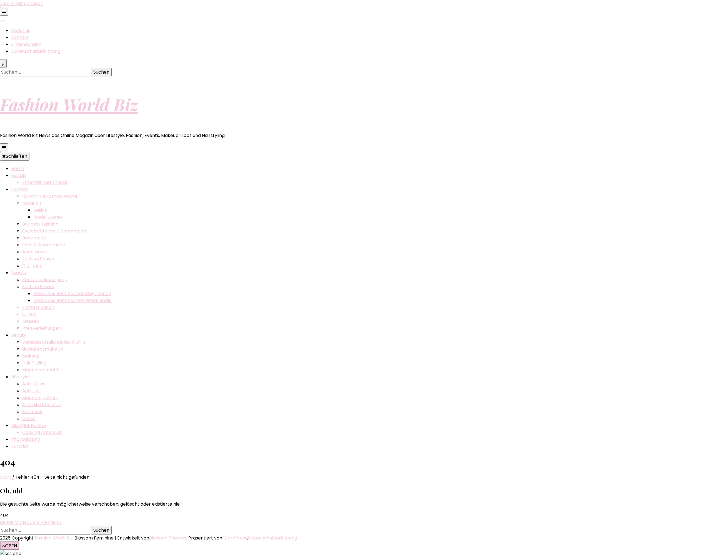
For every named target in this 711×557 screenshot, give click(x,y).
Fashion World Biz (69, 104)
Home (17, 168)
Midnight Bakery (28, 425)
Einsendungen (26, 44)
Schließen (16, 156)
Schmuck (32, 411)
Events (18, 272)
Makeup (31, 356)
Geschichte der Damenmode (54, 231)
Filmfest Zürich (38, 307)
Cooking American (42, 432)
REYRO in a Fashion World (49, 196)
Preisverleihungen (41, 328)
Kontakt (20, 37)
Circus (29, 314)
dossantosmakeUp (42, 349)
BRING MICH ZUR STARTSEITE (31, 522)
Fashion (19, 189)
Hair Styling (34, 363)
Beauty (18, 335)
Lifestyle (20, 377)
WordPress (235, 538)
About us (20, 30)
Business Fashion (40, 224)
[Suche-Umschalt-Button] (3, 63)
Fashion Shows (38, 259)
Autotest (31, 391)
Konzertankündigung (44, 279)
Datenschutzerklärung (35, 51)
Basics (40, 210)
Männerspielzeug (40, 397)
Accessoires (35, 252)
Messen (30, 321)
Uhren (29, 418)
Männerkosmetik (40, 370)
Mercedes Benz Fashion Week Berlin (72, 300)
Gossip (18, 175)
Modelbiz (32, 203)
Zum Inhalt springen (21, 3)
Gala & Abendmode (43, 245)
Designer (32, 266)
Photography (25, 439)
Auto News (33, 384)
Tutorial (19, 446)
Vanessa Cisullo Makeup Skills (54, 342)
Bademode (34, 238)
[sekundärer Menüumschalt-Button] (4, 11)
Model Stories (48, 217)
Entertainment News (44, 182)
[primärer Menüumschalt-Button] (4, 147)
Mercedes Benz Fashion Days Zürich (72, 293)
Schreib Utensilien (41, 404)
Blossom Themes (167, 538)
